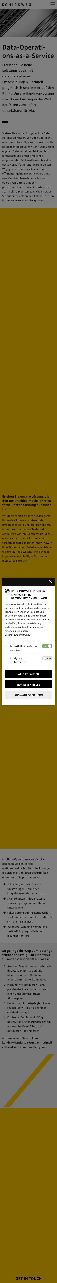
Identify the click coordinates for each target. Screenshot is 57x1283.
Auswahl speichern (28, 695)
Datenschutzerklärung (17, 634)
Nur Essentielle (28, 684)
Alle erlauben (28, 674)
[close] (51, 582)
